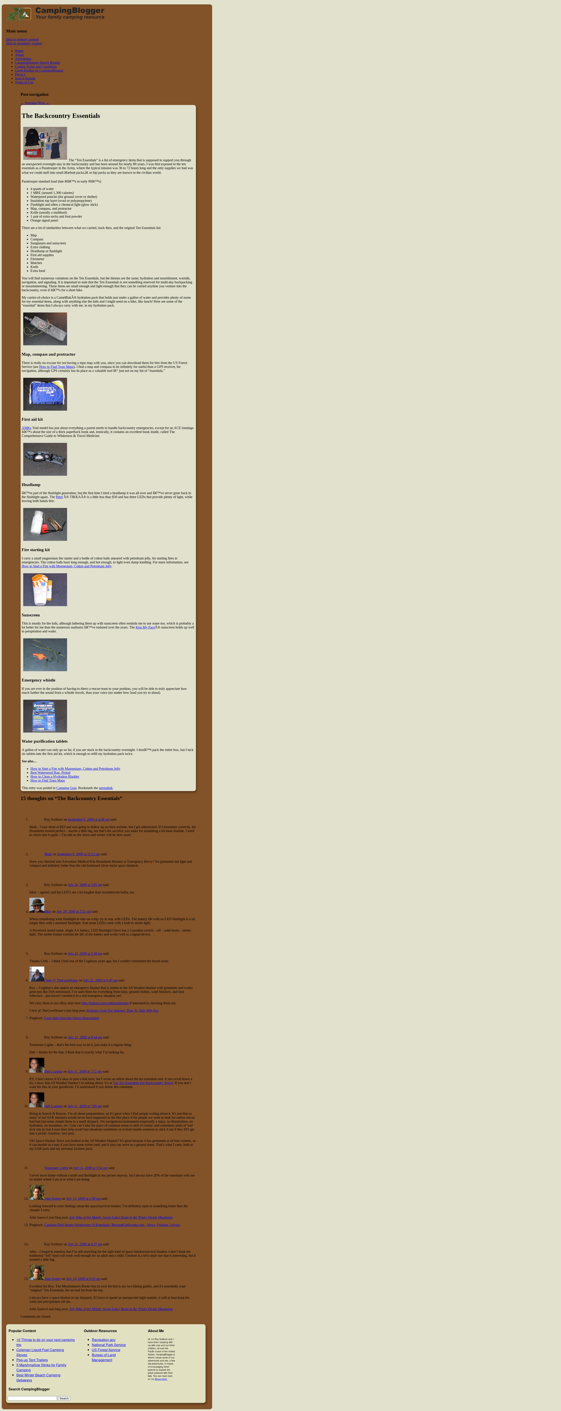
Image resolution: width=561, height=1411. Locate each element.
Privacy (20, 74)
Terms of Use (24, 82)
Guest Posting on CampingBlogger (39, 70)
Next (43, 103)
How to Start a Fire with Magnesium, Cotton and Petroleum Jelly (66, 566)
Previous (29, 103)
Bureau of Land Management (104, 1357)
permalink (106, 788)
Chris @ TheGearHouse (61, 980)
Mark (48, 854)
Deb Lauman (53, 1071)
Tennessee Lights (56, 1168)
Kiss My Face (145, 627)
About (19, 55)
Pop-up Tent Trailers (32, 1359)
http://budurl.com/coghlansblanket (105, 1003)
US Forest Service (106, 1349)
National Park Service (109, 1344)
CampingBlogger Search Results (37, 62)
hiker (47, 911)
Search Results (25, 78)
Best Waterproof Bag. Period (50, 772)
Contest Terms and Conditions (36, 66)
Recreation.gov (103, 1339)
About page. (161, 1379)
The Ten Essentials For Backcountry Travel (143, 1083)
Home (19, 51)
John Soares (52, 1198)
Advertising (23, 58)
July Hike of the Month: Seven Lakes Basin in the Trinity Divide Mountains (121, 1217)
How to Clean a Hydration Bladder (54, 776)
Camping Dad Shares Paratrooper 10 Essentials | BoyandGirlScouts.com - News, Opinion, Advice (112, 1225)
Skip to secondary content (24, 43)
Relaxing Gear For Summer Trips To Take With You (122, 1010)
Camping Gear (66, 788)
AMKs (26, 428)
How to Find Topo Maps (56, 367)
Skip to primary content (22, 39)
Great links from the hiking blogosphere (71, 1018)
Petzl (59, 497)
